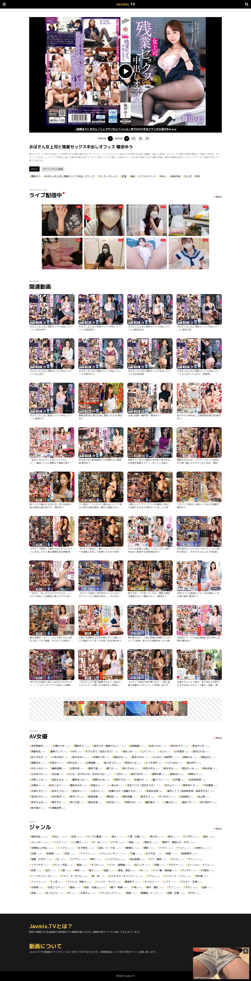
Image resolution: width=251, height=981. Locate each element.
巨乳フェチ (57, 887)
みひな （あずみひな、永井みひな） (89, 774)
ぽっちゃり (54, 893)
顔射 (149, 847)
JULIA (165, 751)
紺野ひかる (101, 779)
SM (71, 893)
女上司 (188, 176)
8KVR (195, 893)
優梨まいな (80, 779)
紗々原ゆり (208, 802)
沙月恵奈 (182, 751)
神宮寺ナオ (191, 785)
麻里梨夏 (95, 796)
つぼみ (121, 774)
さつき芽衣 (153, 762)
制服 (172, 853)
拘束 (36, 870)
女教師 (37, 887)
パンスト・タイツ (108, 881)
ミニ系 (56, 881)
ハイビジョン (116, 859)
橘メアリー (161, 779)
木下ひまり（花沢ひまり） (102, 751)
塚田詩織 (129, 796)
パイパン (88, 853)
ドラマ (166, 847)
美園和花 (38, 751)
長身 (36, 893)
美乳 (135, 842)
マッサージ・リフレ (178, 876)
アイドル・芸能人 (79, 881)
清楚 (131, 893)
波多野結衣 (40, 745)
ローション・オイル (201, 864)
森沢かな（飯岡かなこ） (110, 745)
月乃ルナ (172, 785)
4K (144, 870)
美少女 (157, 836)
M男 (137, 887)
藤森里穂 (59, 768)
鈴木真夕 (38, 807)
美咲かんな (133, 762)
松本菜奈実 (197, 779)
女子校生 (86, 847)
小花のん (98, 791)
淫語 (109, 870)
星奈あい (79, 791)
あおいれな (39, 768)
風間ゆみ (38, 762)
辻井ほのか (39, 774)
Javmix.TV (129, 975)
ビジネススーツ (147, 176)
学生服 (202, 876)
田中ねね (75, 762)
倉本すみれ (140, 757)
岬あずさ (59, 802)
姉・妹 (98, 876)
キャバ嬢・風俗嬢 (164, 870)
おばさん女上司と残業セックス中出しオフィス (70, 176)
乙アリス (148, 751)
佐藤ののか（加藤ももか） (125, 791)
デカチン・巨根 (191, 881)
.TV (125, 4)
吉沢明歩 (59, 796)
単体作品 (175, 176)
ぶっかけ (152, 881)
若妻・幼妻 (176, 893)
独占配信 (137, 859)
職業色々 (132, 881)
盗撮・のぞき (41, 859)
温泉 (207, 887)
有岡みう (98, 785)
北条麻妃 (187, 796)
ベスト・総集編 (119, 864)
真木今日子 (139, 774)
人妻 (65, 870)
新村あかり (180, 745)
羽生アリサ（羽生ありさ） (144, 785)
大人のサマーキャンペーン (126, 876)
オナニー (195, 859)
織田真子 (152, 802)
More (219, 196)
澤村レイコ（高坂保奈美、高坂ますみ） (191, 791)
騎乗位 (133, 847)
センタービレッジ (108, 176)
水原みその (39, 791)
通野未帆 (159, 774)
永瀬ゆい (38, 785)
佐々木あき (39, 757)
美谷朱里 (210, 768)
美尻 (80, 870)
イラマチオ (40, 864)
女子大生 (154, 853)
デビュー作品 (63, 864)
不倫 (136, 853)
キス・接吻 (158, 859)
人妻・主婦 (137, 836)
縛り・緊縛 (119, 887)
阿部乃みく (133, 802)
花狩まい (114, 802)
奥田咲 (112, 796)
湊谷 (132, 176)
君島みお (208, 757)
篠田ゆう (36, 176)
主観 (159, 864)
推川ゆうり (112, 762)
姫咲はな (121, 757)
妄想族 (54, 853)
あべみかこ (167, 796)
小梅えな (171, 802)
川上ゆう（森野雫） (166, 757)
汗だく (191, 887)
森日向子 (194, 762)
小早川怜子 (60, 757)
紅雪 (124, 176)
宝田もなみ (60, 779)
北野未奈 (77, 768)
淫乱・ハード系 (110, 847)
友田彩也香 (154, 791)
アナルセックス (111, 893)
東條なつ (195, 774)
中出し (163, 176)
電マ (94, 870)
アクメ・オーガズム (74, 876)
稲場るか (177, 774)
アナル (153, 876)
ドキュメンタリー (113, 853)
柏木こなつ (57, 785)
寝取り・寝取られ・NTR (179, 842)
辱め (96, 859)
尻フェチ (142, 864)
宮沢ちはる (39, 802)
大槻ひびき (62, 745)
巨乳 (77, 836)
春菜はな (190, 757)
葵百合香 (95, 802)
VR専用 (207, 870)
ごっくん (38, 881)
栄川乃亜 (77, 802)
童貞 (75, 887)
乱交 (51, 870)
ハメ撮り (80, 842)
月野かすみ (122, 779)
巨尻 (70, 853)
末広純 (58, 774)
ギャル (177, 859)
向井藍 (179, 779)
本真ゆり (141, 779)
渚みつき (130, 751)
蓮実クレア (58, 751)
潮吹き (151, 842)
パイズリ (66, 847)
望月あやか (39, 796)
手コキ (97, 864)
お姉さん (203, 847)
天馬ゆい (56, 762)
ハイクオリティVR (44, 876)
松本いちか (158, 745)
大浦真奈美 (57, 807)
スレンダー (40, 842)
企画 (37, 853)
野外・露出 (155, 887)
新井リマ (77, 796)
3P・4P (99, 842)
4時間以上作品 (42, 847)
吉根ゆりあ (101, 757)
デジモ (118, 842)
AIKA (76, 751)
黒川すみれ (130, 768)
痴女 (209, 836)
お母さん (88, 893)
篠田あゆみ (78, 785)
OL (61, 859)
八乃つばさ (174, 762)
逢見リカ (189, 802)
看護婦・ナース (152, 893)
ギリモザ (189, 870)
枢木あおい (80, 757)
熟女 (198, 176)
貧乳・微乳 (127, 870)
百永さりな (60, 791)
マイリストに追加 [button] (54, 169)
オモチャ (176, 864)
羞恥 (82, 864)
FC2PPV (192, 836)
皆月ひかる (201, 751)
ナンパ (184, 847)
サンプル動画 (97, 836)
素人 (118, 836)
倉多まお (171, 768)
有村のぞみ (151, 768)
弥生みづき (201, 745)
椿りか (112, 768)
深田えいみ (190, 768)
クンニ (174, 887)
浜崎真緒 (137, 745)
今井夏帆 (211, 785)
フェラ (61, 842)
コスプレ (78, 859)
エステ (170, 881)
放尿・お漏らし (95, 887)
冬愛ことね (39, 779)
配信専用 (190, 853)
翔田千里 (95, 768)
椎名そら (148, 796)
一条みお (116, 785)
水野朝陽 (93, 762)
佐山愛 (204, 796)
